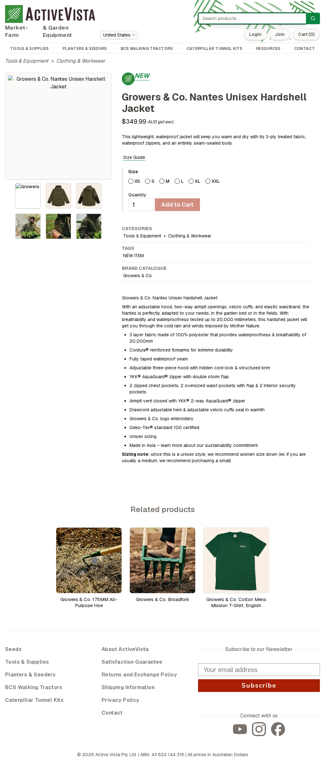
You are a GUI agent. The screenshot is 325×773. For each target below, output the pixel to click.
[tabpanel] (58, 125)
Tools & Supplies (27, 662)
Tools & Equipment (26, 61)
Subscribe (259, 685)
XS (137, 181)
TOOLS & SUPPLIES (29, 48)
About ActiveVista (125, 649)
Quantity (137, 195)
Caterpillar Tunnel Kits (34, 700)
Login (255, 34)
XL (197, 181)
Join (280, 34)
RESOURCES (268, 48)
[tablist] (58, 211)
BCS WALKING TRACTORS (147, 48)
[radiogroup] (219, 181)
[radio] (130, 181)
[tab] (28, 196)
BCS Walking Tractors (33, 687)
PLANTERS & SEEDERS (85, 48)
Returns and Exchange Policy (139, 674)
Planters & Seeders (30, 674)
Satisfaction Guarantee (132, 662)
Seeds (13, 649)
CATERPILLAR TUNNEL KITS (214, 48)
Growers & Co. (138, 275)
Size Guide (134, 157)
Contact (112, 712)
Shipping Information (128, 687)
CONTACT (304, 48)
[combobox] (119, 35)
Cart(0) (306, 34)
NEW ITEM (133, 255)
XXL (216, 181)
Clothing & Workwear (80, 61)
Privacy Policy (120, 700)
